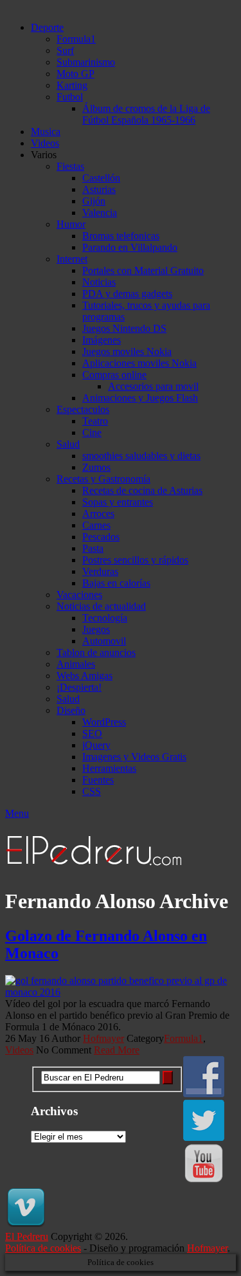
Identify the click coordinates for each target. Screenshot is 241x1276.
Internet (72, 258)
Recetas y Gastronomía (103, 478)
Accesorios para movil (153, 386)
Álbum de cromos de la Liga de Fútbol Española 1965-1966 (146, 114)
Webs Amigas (84, 675)
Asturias (99, 189)
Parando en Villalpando (129, 247)
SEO (92, 733)
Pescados (101, 536)
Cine (92, 432)
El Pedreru (26, 1236)
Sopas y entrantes (117, 502)
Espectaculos (83, 409)
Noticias (99, 282)
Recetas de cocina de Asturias (142, 490)
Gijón (93, 201)
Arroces (98, 513)
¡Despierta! (79, 687)
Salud (68, 444)
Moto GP (75, 73)
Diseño (71, 710)
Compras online (114, 374)
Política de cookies (43, 1248)
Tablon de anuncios (96, 652)
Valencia (99, 212)
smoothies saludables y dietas (141, 455)
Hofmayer (103, 1038)
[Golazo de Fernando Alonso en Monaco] (120, 986)
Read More (116, 1049)
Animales (76, 664)
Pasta (92, 548)
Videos (45, 143)
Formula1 (76, 38)
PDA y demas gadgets (127, 293)
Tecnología (104, 617)
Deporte (47, 27)
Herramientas (109, 768)
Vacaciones (79, 594)
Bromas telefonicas (120, 235)
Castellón (101, 177)
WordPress (104, 721)
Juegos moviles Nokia (127, 351)
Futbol (70, 96)
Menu (17, 813)
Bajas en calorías (116, 583)
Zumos (96, 467)
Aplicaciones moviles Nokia (139, 363)
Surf (65, 50)
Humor (71, 224)
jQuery (96, 745)
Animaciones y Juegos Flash (140, 397)
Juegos (96, 629)
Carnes (96, 525)
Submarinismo (86, 62)
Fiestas (70, 166)
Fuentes (98, 779)
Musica (45, 131)
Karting (72, 85)
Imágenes (101, 339)
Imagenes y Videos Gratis (134, 756)
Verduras (100, 571)
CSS (91, 791)
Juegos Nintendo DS (124, 328)
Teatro (95, 420)
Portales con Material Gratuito (143, 270)
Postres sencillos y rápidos (135, 559)
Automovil (104, 640)
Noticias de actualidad (101, 606)
